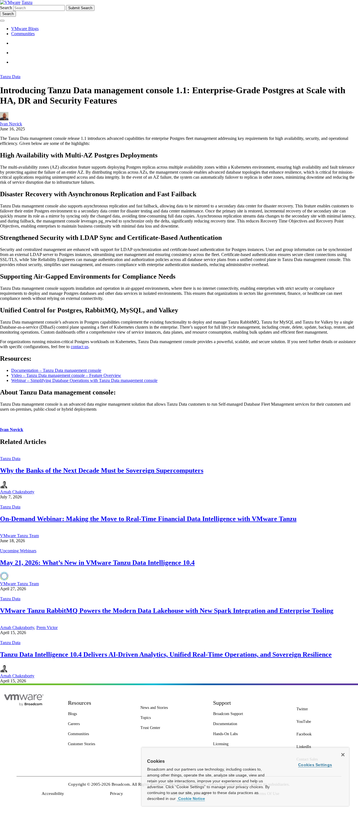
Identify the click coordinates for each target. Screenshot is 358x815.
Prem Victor (47, 627)
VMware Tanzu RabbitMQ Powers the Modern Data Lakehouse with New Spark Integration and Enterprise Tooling (166, 610)
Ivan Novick (11, 123)
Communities (23, 33)
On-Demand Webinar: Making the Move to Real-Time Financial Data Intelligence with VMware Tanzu (148, 518)
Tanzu (27, 2)
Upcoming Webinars (18, 550)
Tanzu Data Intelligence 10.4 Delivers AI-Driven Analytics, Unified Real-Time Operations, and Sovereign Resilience (166, 654)
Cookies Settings (315, 765)
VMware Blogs (25, 28)
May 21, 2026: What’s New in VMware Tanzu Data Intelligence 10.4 (97, 562)
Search (6, 7)
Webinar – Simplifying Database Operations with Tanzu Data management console (84, 380)
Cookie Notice (191, 798)
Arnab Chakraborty (17, 491)
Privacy (116, 793)
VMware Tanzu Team (19, 535)
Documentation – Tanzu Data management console (56, 370)
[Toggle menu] (2, 20)
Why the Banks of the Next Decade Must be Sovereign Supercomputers (101, 470)
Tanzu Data (10, 76)
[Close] (343, 754)
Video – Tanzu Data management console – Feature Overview (66, 375)
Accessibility (53, 793)
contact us (79, 346)
